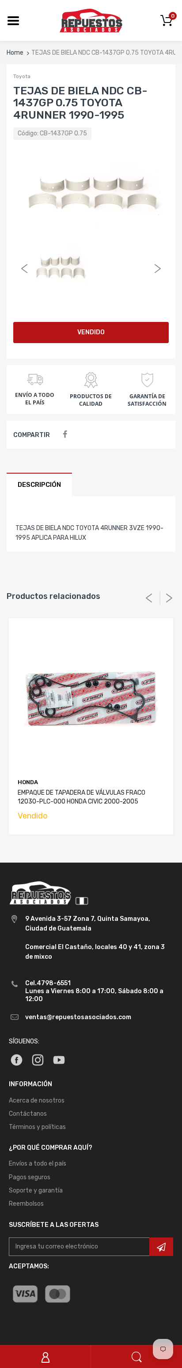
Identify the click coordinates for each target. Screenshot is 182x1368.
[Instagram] (38, 1059)
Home (15, 52)
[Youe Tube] (59, 1059)
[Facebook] (64, 434)
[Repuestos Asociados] (91, 20)
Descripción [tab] (39, 485)
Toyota (21, 76)
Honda (28, 782)
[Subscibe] (161, 1246)
